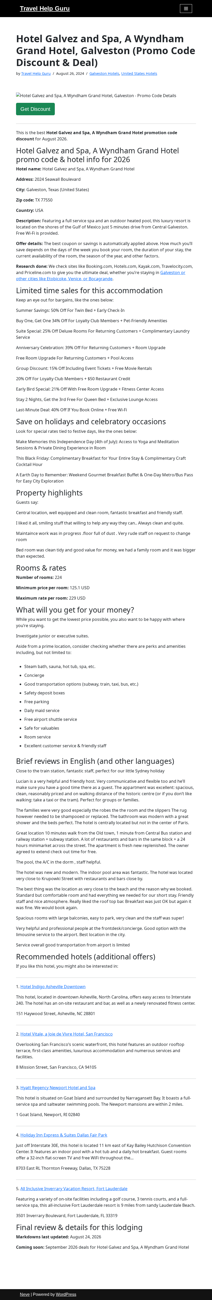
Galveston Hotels (104, 73)
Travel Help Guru (36, 73)
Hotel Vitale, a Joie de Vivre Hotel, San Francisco (66, 1034)
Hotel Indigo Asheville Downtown (53, 986)
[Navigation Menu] (186, 8)
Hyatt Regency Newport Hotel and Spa (57, 1087)
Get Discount (35, 109)
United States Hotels (139, 73)
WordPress (66, 1294)
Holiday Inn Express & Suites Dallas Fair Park (63, 1135)
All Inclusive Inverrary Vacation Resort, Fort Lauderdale (73, 1188)
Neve (25, 1294)
